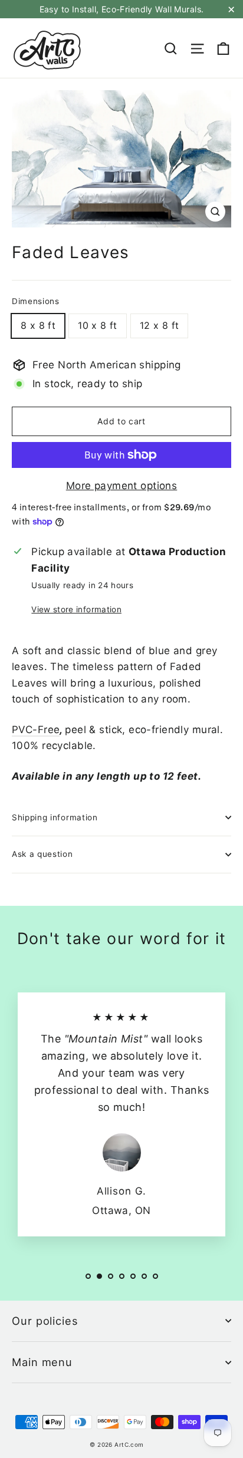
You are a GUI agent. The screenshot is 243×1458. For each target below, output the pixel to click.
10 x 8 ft (97, 325)
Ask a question (42, 854)
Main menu (42, 1361)
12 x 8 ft (159, 325)
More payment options (122, 486)
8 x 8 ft (38, 325)
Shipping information (55, 817)
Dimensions (36, 301)
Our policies (45, 1320)
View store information (76, 609)
